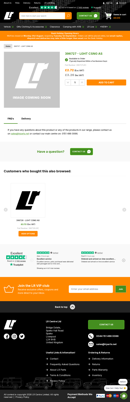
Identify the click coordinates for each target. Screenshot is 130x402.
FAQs (17, 3)
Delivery (26, 3)
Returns (37, 3)
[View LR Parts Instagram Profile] (14, 336)
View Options (28, 234)
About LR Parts (58, 369)
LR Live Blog (49, 3)
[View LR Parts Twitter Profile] (22, 336)
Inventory (97, 375)
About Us (7, 3)
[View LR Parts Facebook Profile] (7, 336)
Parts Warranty (100, 369)
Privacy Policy (57, 380)
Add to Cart (106, 82)
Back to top (61, 307)
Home (8, 46)
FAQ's (11, 118)
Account (122, 3)
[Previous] (6, 210)
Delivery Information (102, 358)
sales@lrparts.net (20, 133)
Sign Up (109, 3)
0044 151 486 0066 (107, 336)
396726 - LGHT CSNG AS (28, 220)
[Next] (124, 210)
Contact (54, 358)
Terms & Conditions (60, 375)
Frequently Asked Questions (64, 364)
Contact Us (85, 15)
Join (121, 289)
